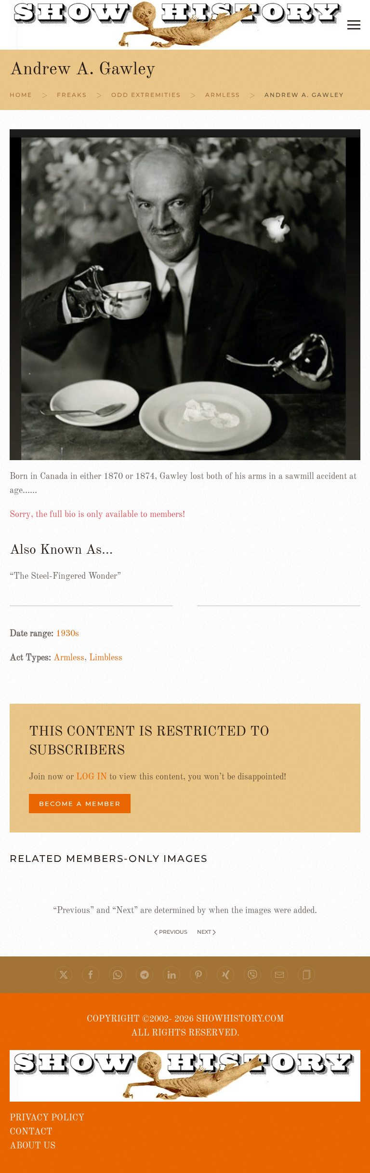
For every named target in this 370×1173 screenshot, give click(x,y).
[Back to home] (178, 25)
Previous (173, 931)
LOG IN (91, 777)
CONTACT (31, 1132)
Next (204, 931)
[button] (353, 25)
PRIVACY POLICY (47, 1118)
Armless (68, 658)
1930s (67, 633)
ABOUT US (32, 1146)
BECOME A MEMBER (79, 803)
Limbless (105, 658)
